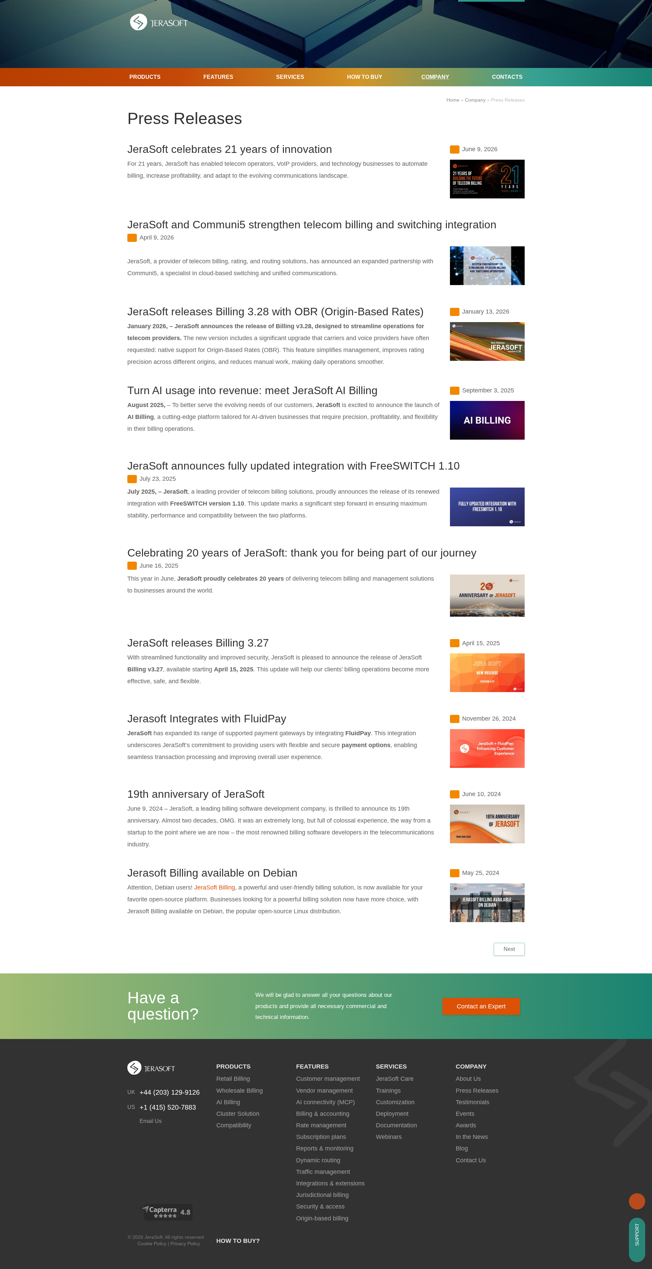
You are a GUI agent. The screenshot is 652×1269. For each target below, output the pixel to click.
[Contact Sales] (637, 1201)
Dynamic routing (318, 1160)
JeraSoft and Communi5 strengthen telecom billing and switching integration (311, 224)
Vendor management (324, 1090)
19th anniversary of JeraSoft (196, 794)
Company (435, 77)
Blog (462, 1148)
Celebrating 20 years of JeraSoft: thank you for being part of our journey (301, 552)
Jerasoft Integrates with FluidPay (206, 718)
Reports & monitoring (325, 1148)
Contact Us (471, 1160)
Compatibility (233, 1125)
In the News (472, 1136)
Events (465, 1113)
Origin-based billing (322, 1218)
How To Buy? (238, 1240)
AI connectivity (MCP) (325, 1102)
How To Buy (364, 77)
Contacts (507, 77)
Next (509, 949)
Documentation (396, 1125)
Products (145, 77)
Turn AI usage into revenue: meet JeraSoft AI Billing (252, 390)
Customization (395, 1102)
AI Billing (228, 1102)
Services (290, 77)
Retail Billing (233, 1078)
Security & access (320, 1206)
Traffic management (323, 1171)
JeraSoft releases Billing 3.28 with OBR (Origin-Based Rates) (275, 311)
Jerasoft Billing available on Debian (212, 872)
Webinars (389, 1136)
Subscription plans (321, 1136)
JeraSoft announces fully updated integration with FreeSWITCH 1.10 (293, 465)
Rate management (321, 1125)
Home (453, 100)
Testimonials (472, 1102)
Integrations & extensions (330, 1183)
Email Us (150, 1121)
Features (218, 77)
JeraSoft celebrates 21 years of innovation (229, 149)
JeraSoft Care (395, 1078)
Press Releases (477, 1090)
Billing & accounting (322, 1113)
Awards (466, 1125)
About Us (468, 1078)
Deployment (392, 1113)
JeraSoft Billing (214, 887)
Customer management (328, 1078)
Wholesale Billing (239, 1090)
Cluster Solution (237, 1113)
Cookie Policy (152, 1243)
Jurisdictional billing (322, 1195)
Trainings (388, 1090)
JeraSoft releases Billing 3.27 (198, 642)
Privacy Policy (185, 1243)
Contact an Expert (481, 1006)
